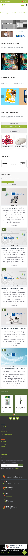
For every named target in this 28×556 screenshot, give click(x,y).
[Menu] (22, 5)
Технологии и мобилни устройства (14, 126)
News (7, 182)
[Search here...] (26, 5)
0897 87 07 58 (9, 494)
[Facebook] (10, 418)
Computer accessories (20, 146)
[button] (7, 400)
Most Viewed (4, 391)
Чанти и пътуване (14, 123)
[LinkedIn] (17, 418)
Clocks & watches (7, 146)
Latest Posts (20, 182)
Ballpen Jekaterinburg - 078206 (21, 407)
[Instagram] (14, 418)
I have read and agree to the (11, 468)
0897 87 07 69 (9, 496)
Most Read (14, 184)
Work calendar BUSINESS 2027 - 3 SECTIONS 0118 (7, 407)
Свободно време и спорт (14, 131)
